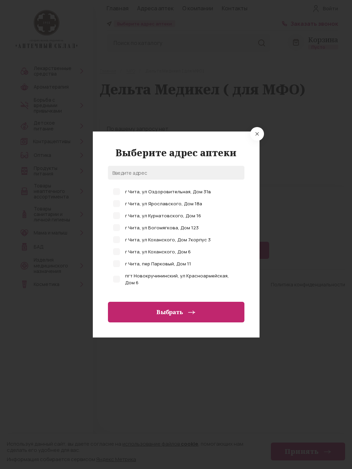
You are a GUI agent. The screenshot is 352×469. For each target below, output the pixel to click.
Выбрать (169, 312)
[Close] (257, 134)
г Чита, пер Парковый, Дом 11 (158, 264)
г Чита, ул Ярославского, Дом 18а (163, 204)
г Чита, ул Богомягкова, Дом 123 (162, 228)
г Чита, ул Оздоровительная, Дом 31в (168, 191)
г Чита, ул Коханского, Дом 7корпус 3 (168, 240)
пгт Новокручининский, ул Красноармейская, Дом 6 (177, 279)
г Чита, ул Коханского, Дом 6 (158, 252)
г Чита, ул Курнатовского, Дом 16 (163, 216)
